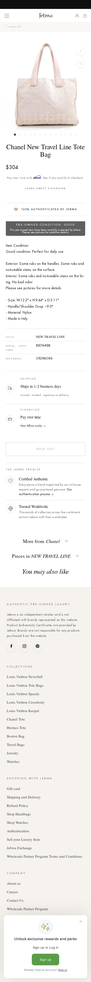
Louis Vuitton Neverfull (24, 676)
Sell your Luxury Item (23, 839)
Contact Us (15, 900)
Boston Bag (16, 736)
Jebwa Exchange (19, 847)
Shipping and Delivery (24, 797)
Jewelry (12, 753)
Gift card (13, 788)
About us (14, 883)
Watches (13, 761)
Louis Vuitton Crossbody (26, 702)
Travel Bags (16, 744)
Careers (12, 891)
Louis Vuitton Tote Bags (25, 685)
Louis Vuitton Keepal (23, 710)
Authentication (18, 830)
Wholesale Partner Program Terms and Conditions (44, 856)
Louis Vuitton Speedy (23, 693)
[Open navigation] (6, 15)
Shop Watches (17, 822)
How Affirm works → (33, 425)
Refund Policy (17, 805)
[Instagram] (24, 648)
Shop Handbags (19, 813)
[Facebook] (11, 648)
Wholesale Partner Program (27, 908)
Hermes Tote (16, 727)
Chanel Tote (16, 719)
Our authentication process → (45, 492)
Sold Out (45, 449)
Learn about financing (45, 188)
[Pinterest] (37, 648)
